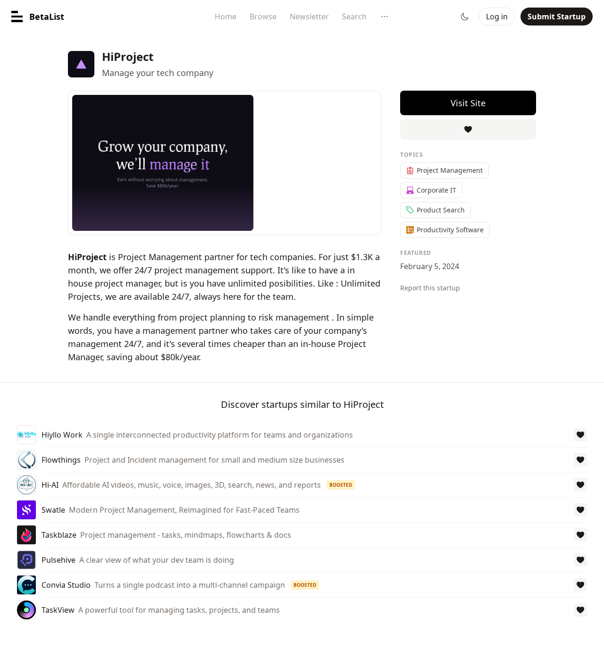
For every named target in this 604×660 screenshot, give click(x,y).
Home (225, 16)
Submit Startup (557, 16)
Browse (263, 16)
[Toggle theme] (464, 16)
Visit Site (468, 103)
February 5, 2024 (429, 266)
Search (354, 16)
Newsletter (309, 16)
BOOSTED (340, 485)
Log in (497, 16)
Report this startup (430, 287)
